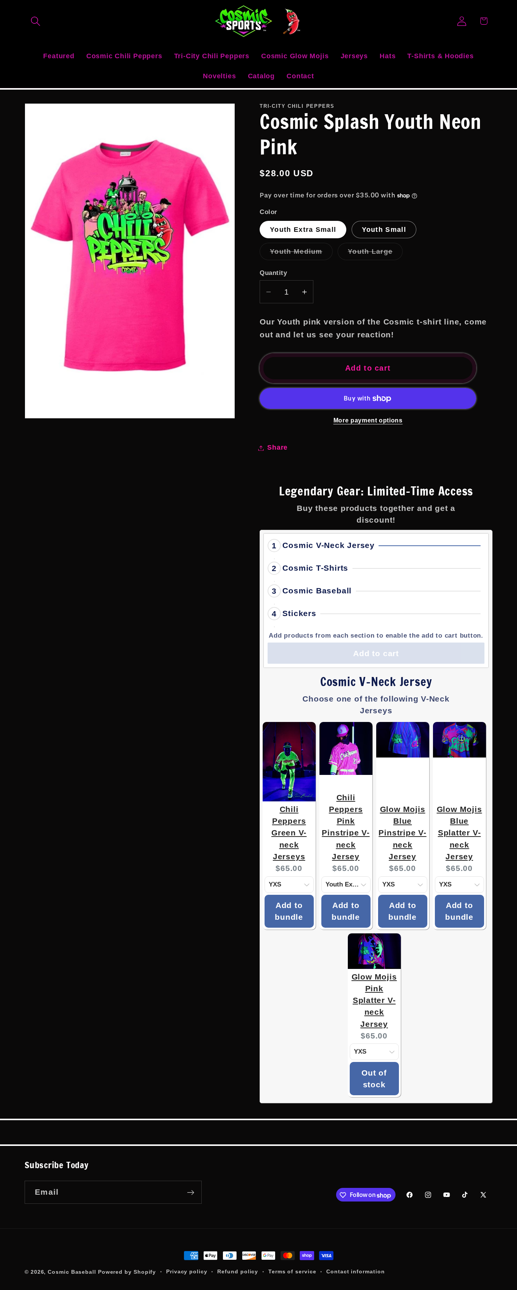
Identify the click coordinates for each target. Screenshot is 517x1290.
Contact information (355, 1271)
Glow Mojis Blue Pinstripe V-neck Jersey (402, 833)
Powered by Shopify (127, 1272)
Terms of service (292, 1271)
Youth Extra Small (303, 230)
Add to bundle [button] (289, 911)
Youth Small (384, 230)
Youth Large (375, 253)
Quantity (273, 273)
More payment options (368, 421)
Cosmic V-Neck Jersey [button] (328, 545)
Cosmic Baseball (72, 1272)
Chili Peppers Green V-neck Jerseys (289, 833)
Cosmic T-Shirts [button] (315, 568)
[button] (35, 21)
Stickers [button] (299, 613)
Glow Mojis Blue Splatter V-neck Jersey (459, 833)
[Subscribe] (190, 1192)
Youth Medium (301, 253)
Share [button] (277, 448)
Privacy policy (186, 1271)
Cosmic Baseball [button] (317, 591)
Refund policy (237, 1271)
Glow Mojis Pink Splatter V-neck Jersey (374, 1000)
